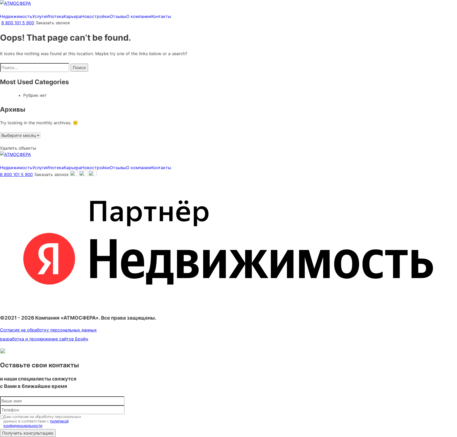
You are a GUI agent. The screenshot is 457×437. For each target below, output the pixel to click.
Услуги (39, 16)
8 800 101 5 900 (17, 22)
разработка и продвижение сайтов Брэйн (44, 338)
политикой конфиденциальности (35, 423)
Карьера (72, 16)
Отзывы (118, 16)
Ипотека (55, 16)
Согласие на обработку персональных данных (48, 329)
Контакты (161, 16)
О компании (138, 16)
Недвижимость (16, 16)
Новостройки (95, 16)
